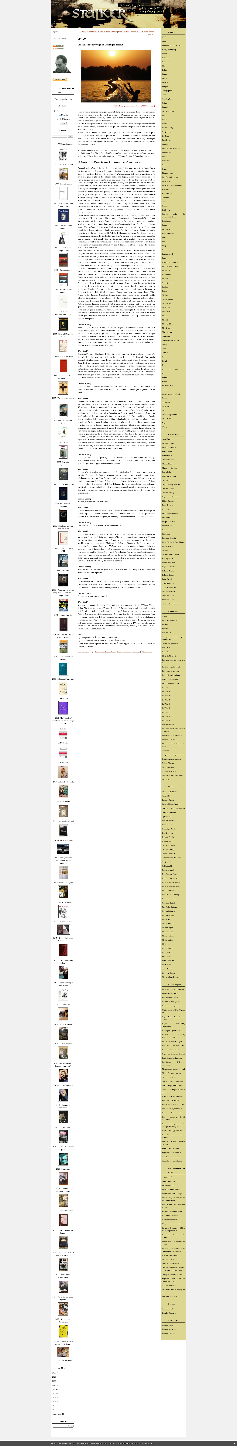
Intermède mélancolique (171, 675)
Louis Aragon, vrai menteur (172, 1058)
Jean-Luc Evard (168, 890)
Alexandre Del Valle (169, 792)
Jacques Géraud (168, 870)
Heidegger (166, 210)
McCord (165, 316)
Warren (164, 427)
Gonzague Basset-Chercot (171, 858)
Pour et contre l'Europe (170, 369)
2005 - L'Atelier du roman (63, 356)
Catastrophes (167, 99)
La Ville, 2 (166, 692)
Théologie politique (169, 414)
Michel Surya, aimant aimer (172, 1085)
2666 (164, 37)
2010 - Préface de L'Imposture (63, 679)
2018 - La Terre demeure (63, 1044)
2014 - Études (63, 743)
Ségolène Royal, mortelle (171, 1153)
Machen (165, 295)
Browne (165, 82)
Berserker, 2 (166, 633)
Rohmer (165, 377)
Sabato (164, 382)
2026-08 (55, 1373)
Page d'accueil (123, 32)
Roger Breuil (167, 579)
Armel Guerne (167, 439)
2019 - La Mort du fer (63, 1127)
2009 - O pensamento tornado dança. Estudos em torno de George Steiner (63, 592)
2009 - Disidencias (63, 570)
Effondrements (167, 173)
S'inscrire (64, 115)
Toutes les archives (59, 1414)
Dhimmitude (166, 152)
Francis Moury (167, 833)
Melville (165, 320)
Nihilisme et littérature (170, 1264)
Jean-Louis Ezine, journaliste (173, 1046)
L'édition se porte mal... (170, 1220)
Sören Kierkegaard (169, 587)
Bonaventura (167, 451)
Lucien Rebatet (167, 546)
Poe (163, 365)
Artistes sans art (168, 1185)
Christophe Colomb (169, 468)
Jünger (164, 246)
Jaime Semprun (167, 505)
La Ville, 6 (166, 708)
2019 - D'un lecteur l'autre (63, 1085)
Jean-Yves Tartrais (168, 903)
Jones (164, 242)
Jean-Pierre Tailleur (169, 899)
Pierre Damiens (167, 948)
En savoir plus (148, 1443)
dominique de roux (124, 652)
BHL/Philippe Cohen (170, 998)
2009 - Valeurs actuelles (63, 615)
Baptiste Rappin (168, 800)
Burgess (165, 86)
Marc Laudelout (168, 923)
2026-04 (55, 1389)
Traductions (166, 419)
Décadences (166, 140)
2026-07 (55, 1377)
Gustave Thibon (168, 489)
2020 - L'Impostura (63, 1169)
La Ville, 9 (166, 720)
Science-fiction (167, 386)
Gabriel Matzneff (168, 845)
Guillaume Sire (167, 866)
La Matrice (166, 270)
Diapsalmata (166, 652)
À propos (56, 31)
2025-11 (55, 1410)
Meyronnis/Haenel (169, 1077)
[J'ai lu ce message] (234, 1443)
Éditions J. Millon (169, 1333)
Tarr (163, 410)
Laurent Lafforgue (169, 911)
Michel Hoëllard (168, 936)
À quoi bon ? (167, 616)
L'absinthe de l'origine (170, 679)
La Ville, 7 (166, 712)
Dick (164, 157)
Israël (164, 237)
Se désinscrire (65, 119)
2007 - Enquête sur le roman (63, 484)
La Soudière (166, 275)
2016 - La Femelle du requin (63, 782)
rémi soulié (136, 652)
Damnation (166, 648)
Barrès (164, 54)
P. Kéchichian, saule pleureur (173, 1096)
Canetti (165, 95)
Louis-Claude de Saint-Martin (173, 542)
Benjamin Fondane (169, 447)
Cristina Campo (168, 111)
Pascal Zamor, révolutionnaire (173, 1105)
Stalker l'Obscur (168, 763)
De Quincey (166, 132)
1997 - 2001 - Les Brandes (63, 164)
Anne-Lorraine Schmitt (170, 1181)
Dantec (164, 119)
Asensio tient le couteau (171, 1189)
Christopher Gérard (169, 812)
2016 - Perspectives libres (63, 840)
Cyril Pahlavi (167, 816)
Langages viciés (168, 283)
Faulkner (165, 189)
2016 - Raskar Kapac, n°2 (63, 883)
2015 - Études (63, 762)
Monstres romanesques (170, 340)
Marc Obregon (167, 928)
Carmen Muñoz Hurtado (171, 804)
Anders (164, 41)
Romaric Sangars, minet (171, 1148)
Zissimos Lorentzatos (170, 604)
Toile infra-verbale (169, 771)
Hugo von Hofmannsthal (171, 497)
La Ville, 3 (166, 696)
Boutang (165, 74)
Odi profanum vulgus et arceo (173, 755)
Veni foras (166, 779)
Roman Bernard (168, 961)
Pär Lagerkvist (167, 558)
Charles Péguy (167, 464)
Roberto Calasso (168, 575)
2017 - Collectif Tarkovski (63, 922)
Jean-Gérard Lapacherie (171, 886)
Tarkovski (166, 406)
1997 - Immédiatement (63, 184)
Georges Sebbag (168, 849)
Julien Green (166, 530)
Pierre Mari (166, 952)
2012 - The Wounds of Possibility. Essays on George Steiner (63, 721)
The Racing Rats (168, 767)
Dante (164, 115)
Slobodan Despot (168, 973)
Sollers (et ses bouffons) (171, 394)
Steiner (164, 398)
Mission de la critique (170, 740)
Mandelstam (166, 303)
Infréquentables (168, 233)
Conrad (165, 107)
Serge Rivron (167, 969)
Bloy (164, 66)
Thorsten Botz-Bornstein (171, 977)
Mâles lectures (167, 299)
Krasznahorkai (167, 254)
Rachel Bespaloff (168, 563)
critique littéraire (109, 652)
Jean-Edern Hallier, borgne (172, 1041)
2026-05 (55, 1385)
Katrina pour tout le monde (172, 1211)
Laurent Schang (168, 915)
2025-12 (55, 1406)
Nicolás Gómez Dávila (170, 554)
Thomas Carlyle (168, 596)
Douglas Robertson (169, 1313)
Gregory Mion (167, 862)
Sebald (164, 390)
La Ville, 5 (166, 704)
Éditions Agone (168, 1325)
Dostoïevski (166, 161)
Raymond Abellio (168, 567)
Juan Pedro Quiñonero (170, 907)
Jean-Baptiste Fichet (169, 874)
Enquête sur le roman (170, 177)
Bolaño (165, 70)
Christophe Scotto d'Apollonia (173, 808)
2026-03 (55, 1393)
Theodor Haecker (168, 591)
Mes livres (166, 328)
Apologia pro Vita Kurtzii (171, 45)
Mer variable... (167, 324)
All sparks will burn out (171, 620)
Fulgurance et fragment (170, 671)
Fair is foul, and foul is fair (172, 667)
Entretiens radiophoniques (172, 185)
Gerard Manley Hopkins (171, 484)
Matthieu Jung (167, 932)
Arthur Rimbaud (168, 443)
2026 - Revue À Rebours (63, 1360)
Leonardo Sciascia (169, 538)
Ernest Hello (166, 472)
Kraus (164, 258)
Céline (164, 103)
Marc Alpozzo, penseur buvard (173, 1069)
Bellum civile (167, 58)
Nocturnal (166, 751)
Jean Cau (165, 509)
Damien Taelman (168, 821)
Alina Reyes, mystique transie (173, 989)
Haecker (165, 206)
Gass (164, 202)
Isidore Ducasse (168, 501)
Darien (164, 124)
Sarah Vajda (166, 965)
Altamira (165, 624)
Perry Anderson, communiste (172, 1109)
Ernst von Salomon (169, 476)
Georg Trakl (166, 480)
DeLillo (165, 144)
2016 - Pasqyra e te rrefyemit (63, 821)
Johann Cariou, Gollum (170, 1050)
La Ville (165, 279)
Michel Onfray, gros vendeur (172, 1081)
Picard (164, 361)
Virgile (164, 423)
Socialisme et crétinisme (171, 1157)
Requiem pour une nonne (171, 759)
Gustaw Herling (168, 493)
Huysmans (166, 229)
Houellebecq (167, 221)
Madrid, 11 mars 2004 (170, 1259)
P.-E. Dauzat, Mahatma (170, 1100)
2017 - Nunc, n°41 (63, 1005)
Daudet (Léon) (167, 128)
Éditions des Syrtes (169, 1329)
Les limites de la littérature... (172, 736)
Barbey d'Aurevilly (169, 49)
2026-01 (55, 1402)
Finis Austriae (167, 193)
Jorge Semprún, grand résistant (173, 1054)
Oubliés (165, 353)
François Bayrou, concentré (172, 1006)
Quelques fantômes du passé (172, 1274)
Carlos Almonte (168, 1309)
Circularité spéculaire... (170, 644)
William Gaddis (168, 600)
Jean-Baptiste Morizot (170, 878)
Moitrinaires (166, 336)
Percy (164, 357)
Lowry (164, 291)
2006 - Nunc (63, 443)
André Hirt (166, 796)
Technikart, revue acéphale (172, 1161)
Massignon (166, 307)
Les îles (165, 287)
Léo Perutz (166, 534)
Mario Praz (166, 550)
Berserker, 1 (166, 629)
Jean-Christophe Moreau (171, 882)
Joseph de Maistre (168, 522)
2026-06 (55, 1381)
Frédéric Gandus (168, 841)
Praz (163, 373)
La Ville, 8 (166, 716)
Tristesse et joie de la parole (172, 775)
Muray (164, 344)
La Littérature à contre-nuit (172, 266)
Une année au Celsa (169, 1296)
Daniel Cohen (167, 825)
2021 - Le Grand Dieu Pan (63, 1211)
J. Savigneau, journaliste (171, 1030)
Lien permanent (83, 652)
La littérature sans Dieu (170, 683)
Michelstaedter (167, 332)
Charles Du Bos (168, 460)
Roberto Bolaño (168, 571)
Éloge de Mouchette (169, 656)
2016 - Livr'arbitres (63, 801)
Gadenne (165, 198)
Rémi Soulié (166, 956)
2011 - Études (63, 698)
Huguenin (166, 225)
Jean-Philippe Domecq (170, 895)
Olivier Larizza (167, 940)
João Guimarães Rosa (170, 513)
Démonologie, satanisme (171, 148)
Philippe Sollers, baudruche (172, 1113)
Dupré (164, 169)
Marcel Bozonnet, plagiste (172, 1073)
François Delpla (168, 837)
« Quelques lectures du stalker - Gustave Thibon (98, 32)
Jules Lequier (167, 526)
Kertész (165, 250)
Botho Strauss (167, 456)
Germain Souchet (168, 854)
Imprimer (148, 652)
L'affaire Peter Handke (170, 1255)
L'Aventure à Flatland (170, 1216)
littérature (99, 652)
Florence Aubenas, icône (171, 1002)
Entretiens (166, 181)
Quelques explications (63, 99)
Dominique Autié (168, 829)
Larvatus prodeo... (168, 725)
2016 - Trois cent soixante (63, 902)
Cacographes (167, 91)
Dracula (165, 165)
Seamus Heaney (168, 583)
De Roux (165, 136)
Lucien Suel (166, 919)
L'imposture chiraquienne (171, 1224)
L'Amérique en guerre (170, 262)
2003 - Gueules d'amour (63, 270)
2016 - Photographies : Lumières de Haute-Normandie (63, 860)
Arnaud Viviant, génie (170, 993)
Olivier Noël (166, 944)
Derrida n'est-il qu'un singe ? (172, 1194)
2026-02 (55, 1398)
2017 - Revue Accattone (63, 1024)
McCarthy (166, 312)
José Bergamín (167, 517)
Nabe (164, 349)
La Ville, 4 (166, 700)
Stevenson (166, 402)
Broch (164, 78)
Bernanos (165, 62)
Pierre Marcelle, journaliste (172, 1131)
